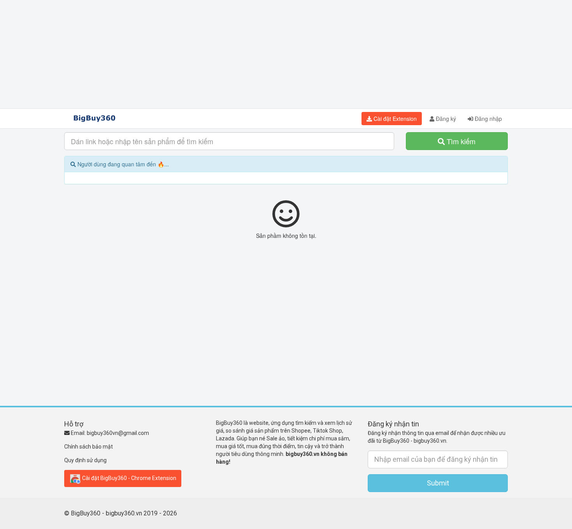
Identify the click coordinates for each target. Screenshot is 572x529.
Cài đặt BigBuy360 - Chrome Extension (128, 478)
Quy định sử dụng (85, 460)
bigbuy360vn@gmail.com (118, 433)
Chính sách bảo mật (88, 446)
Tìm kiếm (460, 141)
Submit (438, 483)
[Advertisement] (286, 54)
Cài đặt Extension (394, 118)
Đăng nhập (487, 118)
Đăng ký (445, 118)
